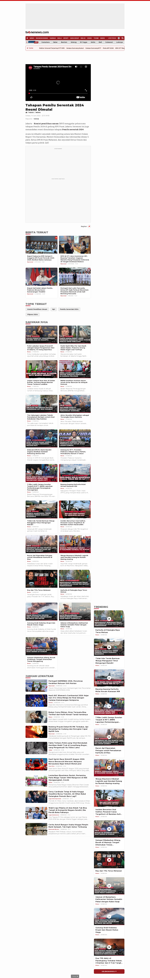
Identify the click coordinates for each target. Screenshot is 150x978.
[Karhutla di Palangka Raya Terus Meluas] (109, 619)
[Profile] (119, 38)
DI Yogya (83, 42)
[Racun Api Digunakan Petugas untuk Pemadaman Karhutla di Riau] (109, 737)
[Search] (122, 38)
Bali (100, 42)
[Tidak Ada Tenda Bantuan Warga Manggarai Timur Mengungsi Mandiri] (109, 647)
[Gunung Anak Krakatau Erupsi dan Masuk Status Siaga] (109, 916)
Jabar (55, 42)
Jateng (74, 42)
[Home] (37, 32)
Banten (64, 42)
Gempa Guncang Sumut (75, 48)
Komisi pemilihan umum (46, 124)
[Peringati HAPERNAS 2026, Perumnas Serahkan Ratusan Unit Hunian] (36, 685)
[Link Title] (27, 112)
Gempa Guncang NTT (93, 48)
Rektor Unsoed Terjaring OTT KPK (52, 48)
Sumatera (45, 42)
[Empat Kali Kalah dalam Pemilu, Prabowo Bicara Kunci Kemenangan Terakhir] (41, 277)
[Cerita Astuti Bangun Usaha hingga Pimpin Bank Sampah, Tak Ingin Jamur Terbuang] (36, 829)
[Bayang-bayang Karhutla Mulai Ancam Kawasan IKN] (109, 678)
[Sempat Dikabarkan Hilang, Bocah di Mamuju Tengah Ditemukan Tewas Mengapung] (109, 829)
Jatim (93, 42)
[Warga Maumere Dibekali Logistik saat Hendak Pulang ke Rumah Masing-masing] (109, 767)
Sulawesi (109, 42)
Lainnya (119, 42)
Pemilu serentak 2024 (73, 129)
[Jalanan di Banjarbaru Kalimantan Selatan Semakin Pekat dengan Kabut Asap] (109, 885)
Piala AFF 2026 (108, 48)
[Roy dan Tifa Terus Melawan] (109, 859)
